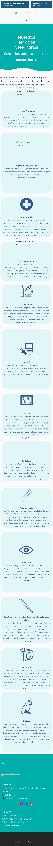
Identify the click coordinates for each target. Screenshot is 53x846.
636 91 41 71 (10, 798)
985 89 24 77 (10, 795)
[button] (15, 4)
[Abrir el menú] (26, 20)
